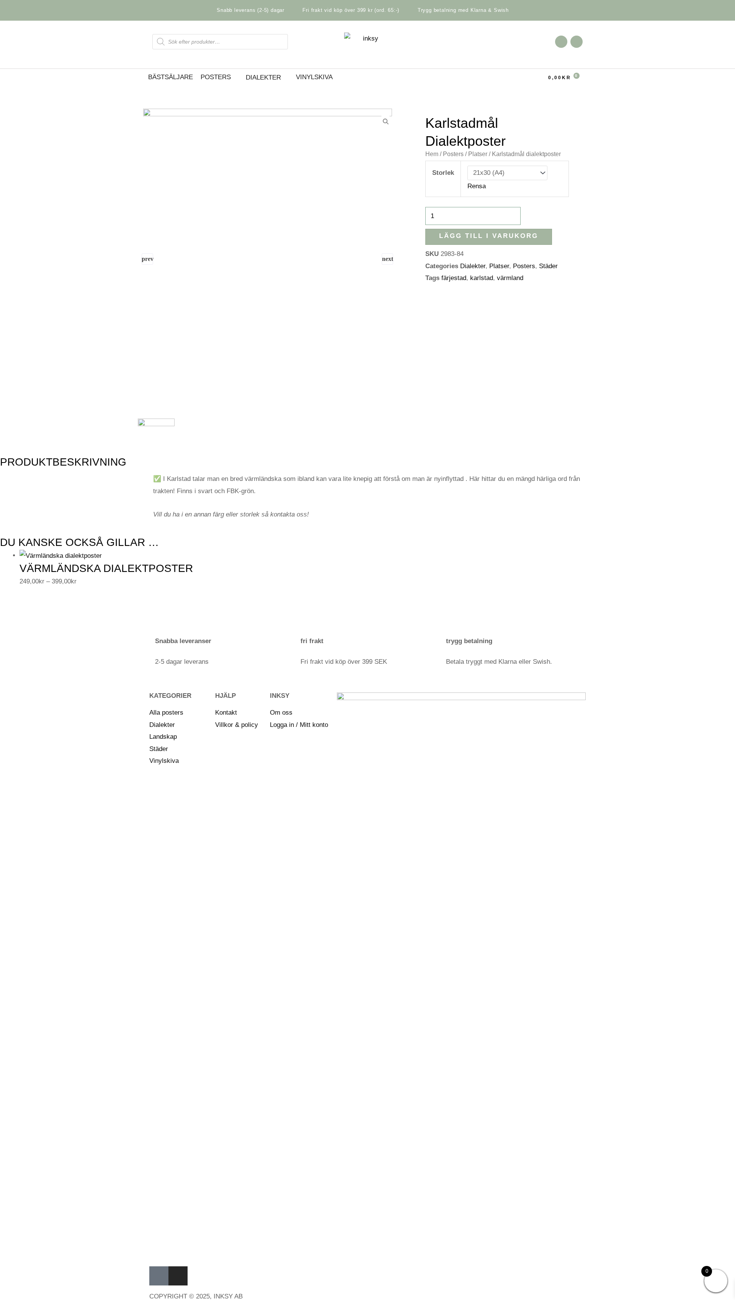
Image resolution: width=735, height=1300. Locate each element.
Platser (499, 266)
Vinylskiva (314, 77)
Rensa (476, 186)
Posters (216, 77)
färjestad (453, 278)
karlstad (481, 278)
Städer (548, 266)
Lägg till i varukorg (488, 235)
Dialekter (472, 266)
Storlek (443, 172)
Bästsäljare (170, 77)
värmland (510, 278)
